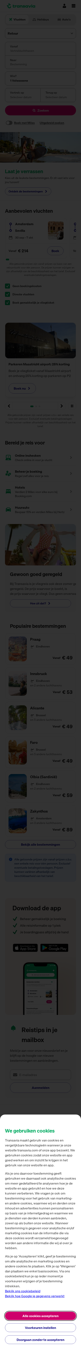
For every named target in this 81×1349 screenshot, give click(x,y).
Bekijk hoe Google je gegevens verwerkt (34, 1296)
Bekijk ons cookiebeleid (22, 1291)
